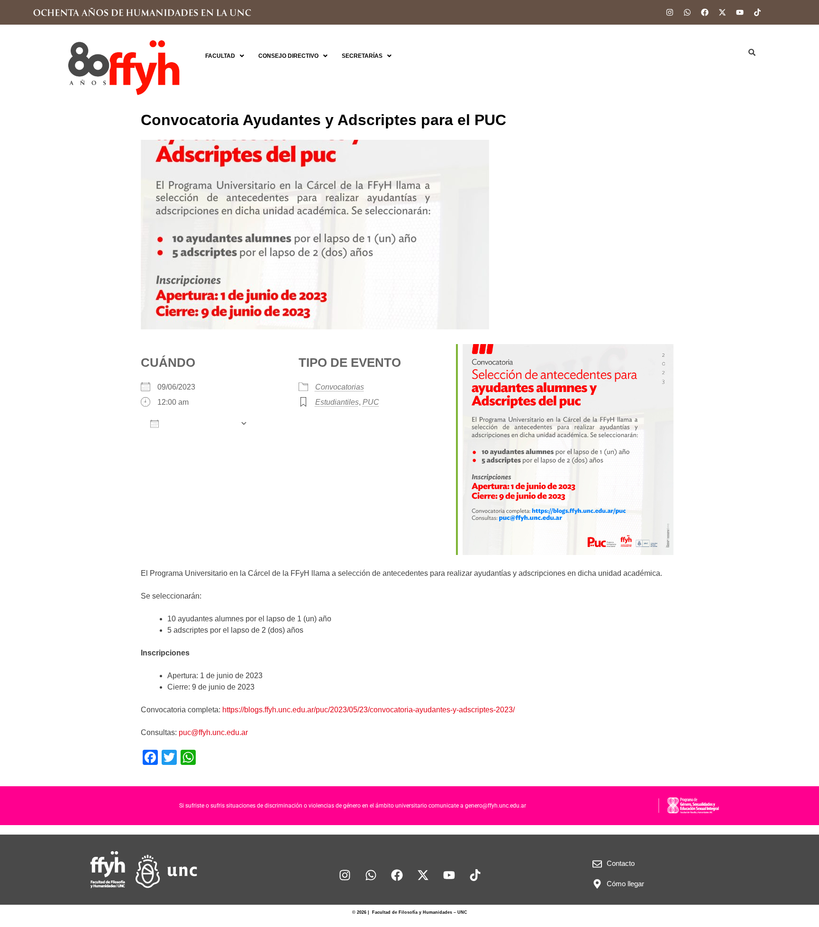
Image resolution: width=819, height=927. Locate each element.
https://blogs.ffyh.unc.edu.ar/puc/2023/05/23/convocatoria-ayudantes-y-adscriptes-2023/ (368, 710)
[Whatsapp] (687, 12)
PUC (371, 402)
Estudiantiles (337, 402)
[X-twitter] (722, 12)
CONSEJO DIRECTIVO (288, 56)
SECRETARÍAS (362, 56)
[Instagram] (669, 12)
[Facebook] (704, 12)
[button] (224, 56)
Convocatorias (339, 387)
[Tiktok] (757, 12)
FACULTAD (220, 56)
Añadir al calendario (200, 423)
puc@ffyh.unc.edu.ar (213, 732)
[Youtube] (739, 12)
